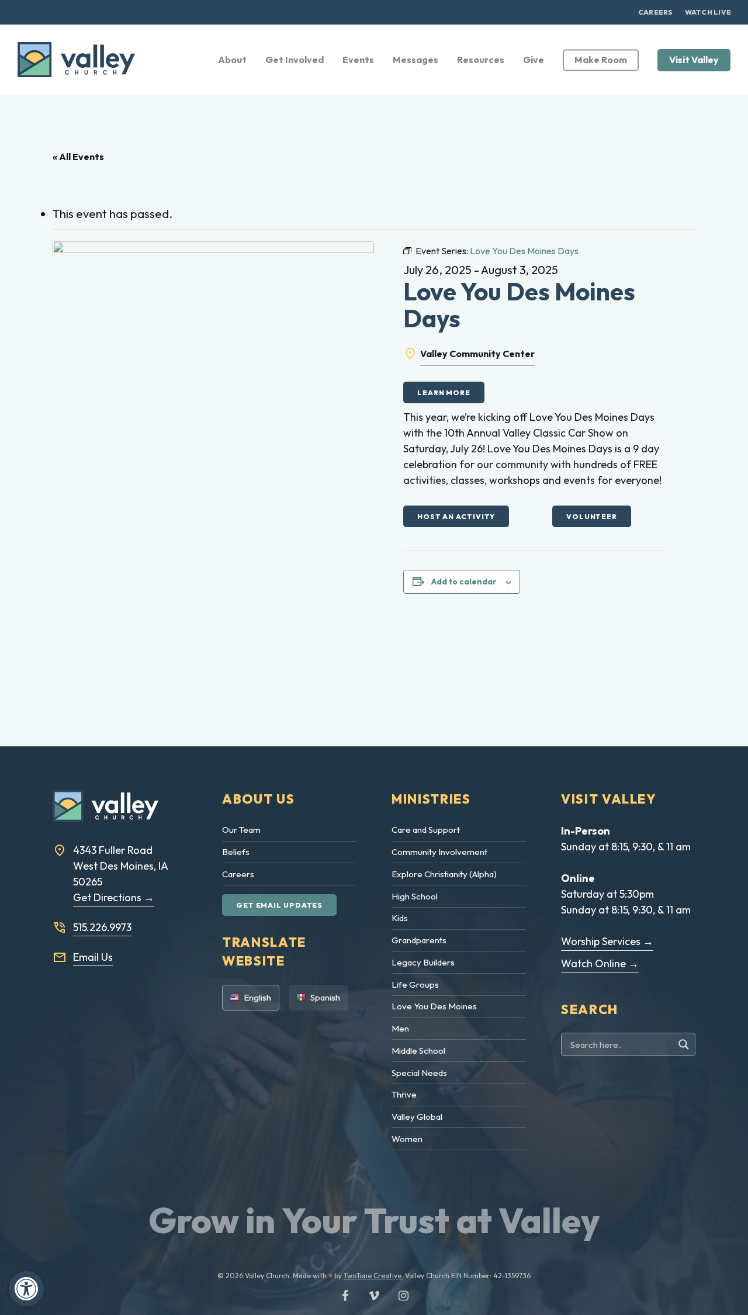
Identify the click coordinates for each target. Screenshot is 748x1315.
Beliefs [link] (236, 851)
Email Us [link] (93, 957)
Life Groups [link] (415, 984)
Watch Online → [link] (600, 963)
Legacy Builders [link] (423, 962)
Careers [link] (238, 874)
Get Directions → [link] (113, 897)
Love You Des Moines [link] (434, 1006)
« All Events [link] (78, 156)
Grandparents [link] (419, 940)
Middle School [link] (418, 1050)
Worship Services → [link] (607, 941)
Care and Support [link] (426, 829)
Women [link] (407, 1138)
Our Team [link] (241, 829)
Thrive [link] (404, 1094)
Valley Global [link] (417, 1116)
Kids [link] (400, 917)
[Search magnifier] (685, 1044)
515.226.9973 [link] (102, 927)
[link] (26, 1288)
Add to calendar (464, 581)
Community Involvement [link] (439, 851)
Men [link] (400, 1028)
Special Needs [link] (419, 1072)
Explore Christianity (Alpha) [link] (444, 874)
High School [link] (415, 896)
